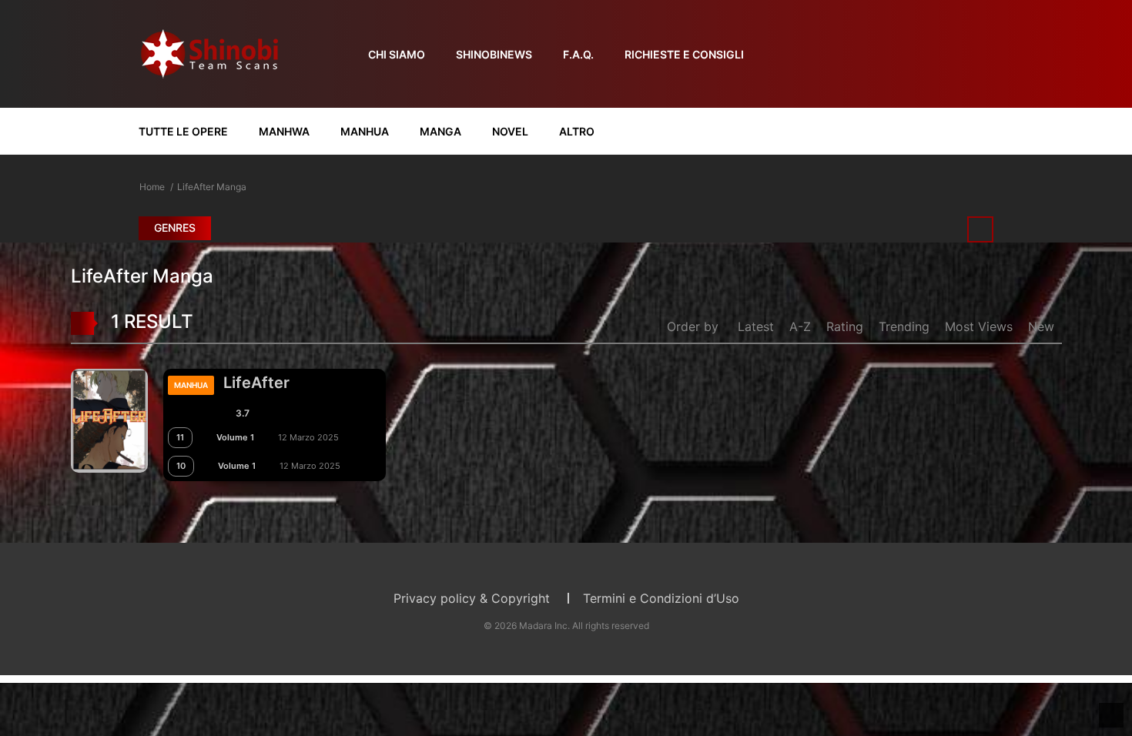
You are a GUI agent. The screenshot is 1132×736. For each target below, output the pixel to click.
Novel (510, 131)
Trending (904, 326)
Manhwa (284, 131)
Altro (576, 131)
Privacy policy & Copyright (472, 598)
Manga (440, 131)
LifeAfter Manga (211, 186)
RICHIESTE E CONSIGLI (684, 54)
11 (180, 437)
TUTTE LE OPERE (183, 131)
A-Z (800, 326)
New (1041, 326)
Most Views (979, 326)
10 (181, 465)
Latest (756, 326)
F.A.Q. (578, 54)
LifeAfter (256, 382)
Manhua (364, 131)
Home (152, 186)
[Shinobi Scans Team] (209, 52)
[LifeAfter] (109, 419)
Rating (844, 326)
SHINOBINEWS (494, 54)
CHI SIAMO (396, 54)
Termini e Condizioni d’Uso (661, 598)
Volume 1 (235, 437)
